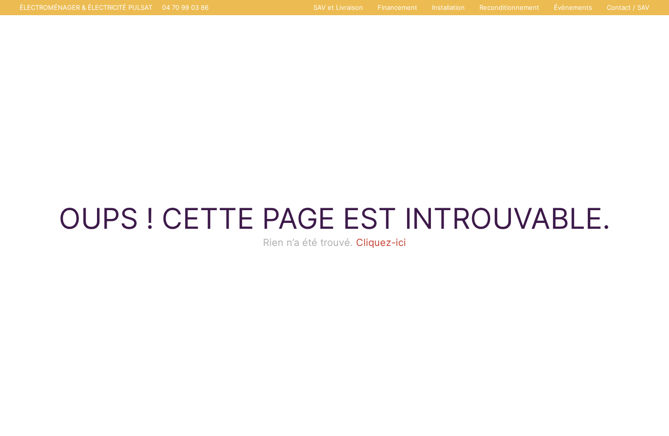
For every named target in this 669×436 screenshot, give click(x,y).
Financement (397, 7)
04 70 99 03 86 (185, 7)
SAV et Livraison (338, 7)
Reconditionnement (509, 7)
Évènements (573, 7)
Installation (448, 7)
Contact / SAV (628, 7)
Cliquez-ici (381, 242)
